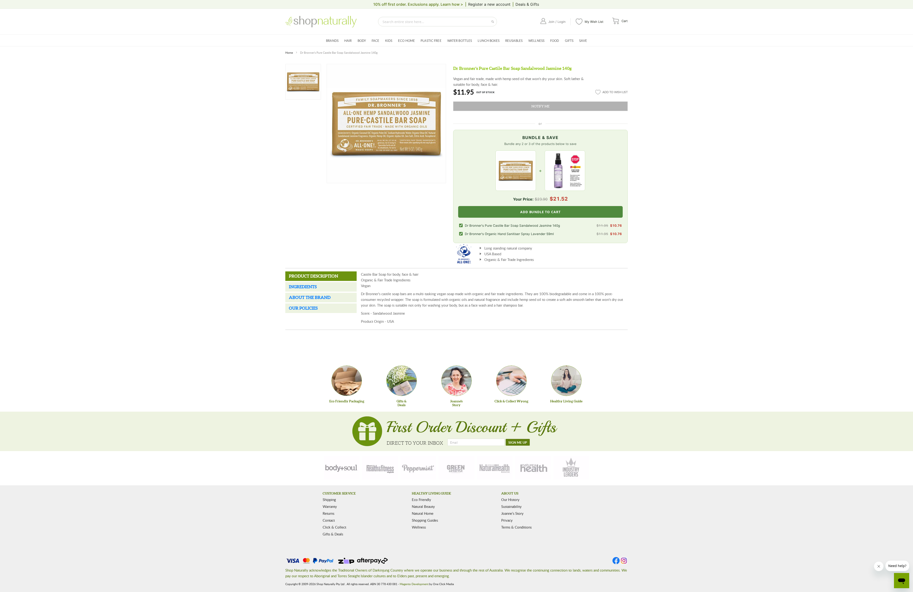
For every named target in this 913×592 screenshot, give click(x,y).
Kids (389, 41)
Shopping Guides (425, 520)
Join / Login (557, 22)
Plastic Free (431, 41)
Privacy (507, 520)
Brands (332, 41)
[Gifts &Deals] (402, 381)
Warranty (330, 506)
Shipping (329, 499)
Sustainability (511, 506)
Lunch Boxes (488, 41)
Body (362, 41)
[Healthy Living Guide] (566, 381)
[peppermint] (418, 468)
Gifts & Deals (333, 534)
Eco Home (406, 41)
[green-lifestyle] (456, 468)
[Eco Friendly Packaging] (347, 381)
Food (554, 41)
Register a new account (489, 4)
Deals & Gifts (527, 4)
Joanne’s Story (512, 513)
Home (289, 52)
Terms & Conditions (516, 527)
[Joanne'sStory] (456, 381)
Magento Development (414, 584)
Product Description (313, 276)
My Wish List (594, 22)
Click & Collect (334, 527)
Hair (348, 41)
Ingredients (303, 286)
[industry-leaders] (571, 468)
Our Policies (303, 308)
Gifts (569, 41)
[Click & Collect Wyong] (511, 381)
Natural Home (422, 513)
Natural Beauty (423, 506)
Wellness (536, 41)
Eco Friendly (421, 499)
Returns (328, 513)
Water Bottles (459, 41)
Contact (329, 520)
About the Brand (309, 297)
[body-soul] (341, 468)
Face (375, 41)
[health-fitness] (380, 468)
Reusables (514, 41)
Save (583, 41)
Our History (510, 499)
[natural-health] (495, 468)
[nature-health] (533, 468)
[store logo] (321, 21)
